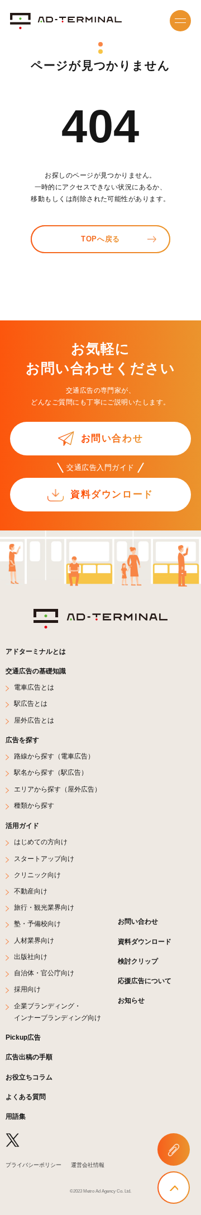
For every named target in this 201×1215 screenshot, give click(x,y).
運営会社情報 (87, 1165)
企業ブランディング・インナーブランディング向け (57, 1011)
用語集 (16, 1116)
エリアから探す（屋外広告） (57, 789)
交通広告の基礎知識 (36, 670)
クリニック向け (37, 874)
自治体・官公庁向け (44, 972)
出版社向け (30, 956)
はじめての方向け (41, 841)
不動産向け (30, 891)
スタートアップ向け (44, 858)
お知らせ (131, 1000)
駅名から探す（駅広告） (51, 772)
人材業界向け (34, 940)
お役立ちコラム (29, 1077)
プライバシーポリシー (33, 1165)
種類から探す (34, 805)
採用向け (27, 989)
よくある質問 (26, 1096)
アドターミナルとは (36, 651)
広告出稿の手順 (29, 1056)
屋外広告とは (34, 720)
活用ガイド (22, 825)
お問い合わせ (138, 921)
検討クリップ (138, 961)
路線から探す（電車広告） (54, 756)
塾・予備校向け (37, 923)
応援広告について (144, 980)
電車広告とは (34, 687)
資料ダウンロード (144, 941)
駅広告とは (30, 703)
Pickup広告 (23, 1037)
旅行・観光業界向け (44, 907)
